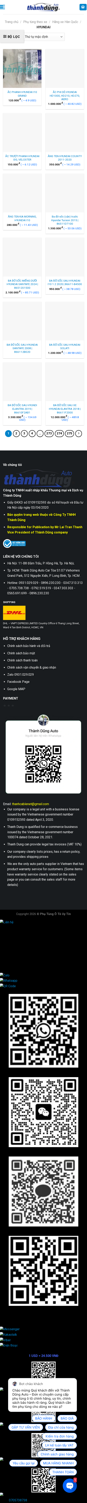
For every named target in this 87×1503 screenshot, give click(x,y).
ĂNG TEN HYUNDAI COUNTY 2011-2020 (65, 157)
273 (49, 433)
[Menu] (2, 7)
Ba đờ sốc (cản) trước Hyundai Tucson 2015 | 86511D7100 (64, 220)
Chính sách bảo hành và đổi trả (28, 646)
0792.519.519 (18, 953)
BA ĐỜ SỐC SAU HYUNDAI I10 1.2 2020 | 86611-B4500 (65, 282)
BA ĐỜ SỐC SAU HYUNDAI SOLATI (64, 346)
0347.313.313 (18, 948)
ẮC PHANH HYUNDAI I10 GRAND (22, 93)
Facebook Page (18, 682)
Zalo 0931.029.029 (20, 675)
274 (59, 433)
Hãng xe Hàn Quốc (65, 22)
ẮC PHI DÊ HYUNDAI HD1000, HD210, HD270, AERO (65, 95)
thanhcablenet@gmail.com (30, 804)
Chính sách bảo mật (21, 653)
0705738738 (18, 1500)
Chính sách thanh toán (22, 660)
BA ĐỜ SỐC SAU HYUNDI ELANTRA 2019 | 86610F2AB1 (22, 408)
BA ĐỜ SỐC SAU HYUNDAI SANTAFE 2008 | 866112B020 (22, 348)
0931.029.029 (18, 938)
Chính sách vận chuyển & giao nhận (31, 667)
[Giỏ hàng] (83, 7)
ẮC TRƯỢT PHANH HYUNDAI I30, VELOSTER (22, 157)
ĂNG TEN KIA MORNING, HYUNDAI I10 (22, 218)
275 (69, 433)
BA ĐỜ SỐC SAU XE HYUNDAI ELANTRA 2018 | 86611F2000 (65, 408)
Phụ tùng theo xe (35, 22)
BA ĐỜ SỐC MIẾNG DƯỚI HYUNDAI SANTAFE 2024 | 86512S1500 (22, 284)
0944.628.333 (18, 933)
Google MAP (16, 689)
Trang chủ (11, 22)
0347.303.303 (18, 959)
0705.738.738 (18, 943)
